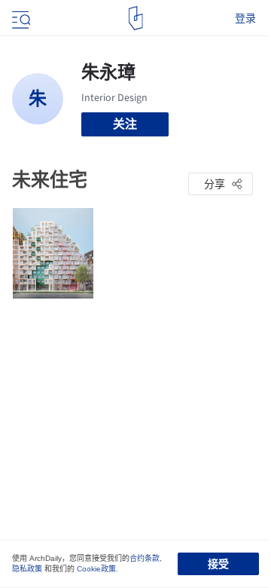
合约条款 (144, 558)
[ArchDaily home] (136, 18)
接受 (218, 564)
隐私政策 (27, 569)
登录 (245, 18)
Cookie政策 (96, 569)
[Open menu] (19, 18)
